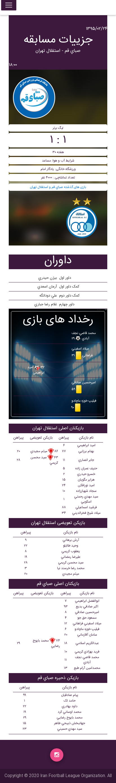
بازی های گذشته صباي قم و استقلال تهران (58, 187)
